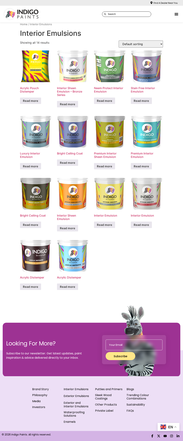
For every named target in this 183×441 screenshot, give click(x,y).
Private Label (104, 411)
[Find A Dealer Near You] (151, 2)
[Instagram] (171, 436)
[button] (176, 14)
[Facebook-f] (152, 436)
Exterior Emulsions (76, 396)
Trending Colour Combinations (138, 397)
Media (36, 401)
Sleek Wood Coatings (103, 397)
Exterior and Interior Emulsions (76, 404)
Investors (38, 407)
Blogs (130, 389)
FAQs (130, 411)
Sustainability (136, 405)
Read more (30, 101)
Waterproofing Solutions (74, 414)
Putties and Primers (108, 389)
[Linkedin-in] (178, 436)
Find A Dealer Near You (166, 2)
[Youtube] (165, 436)
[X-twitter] (158, 436)
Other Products (106, 405)
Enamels (70, 422)
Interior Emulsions (76, 389)
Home (24, 24)
